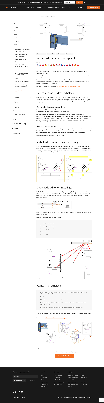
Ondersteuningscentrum (18, 16)
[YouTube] (22, 392)
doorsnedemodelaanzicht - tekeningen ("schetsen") (68, 86)
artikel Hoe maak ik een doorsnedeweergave (56, 318)
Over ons (43, 375)
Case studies (57, 377)
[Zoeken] (78, 7)
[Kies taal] (81, 7)
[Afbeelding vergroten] (64, 36)
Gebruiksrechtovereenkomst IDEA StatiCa (73, 376)
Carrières (43, 379)
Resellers (83, 382)
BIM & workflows (40, 7)
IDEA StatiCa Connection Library (59, 381)
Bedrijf (68, 7)
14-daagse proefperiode (93, 7)
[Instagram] (16, 392)
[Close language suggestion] (84, 2)
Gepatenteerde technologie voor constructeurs (45, 384)
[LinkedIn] (19, 392)
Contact (83, 375)
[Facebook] (13, 392)
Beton (32, 7)
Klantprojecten (58, 375)
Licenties (70, 386)
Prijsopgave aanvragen (84, 378)
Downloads (84, 384)
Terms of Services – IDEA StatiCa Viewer (73, 383)
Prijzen (63, 7)
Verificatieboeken (58, 384)
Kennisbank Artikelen (31, 16)
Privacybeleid (71, 379)
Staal (27, 7)
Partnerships (44, 377)
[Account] (84, 7)
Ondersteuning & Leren (53, 7)
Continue (79, 2)
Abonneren (32, 380)
